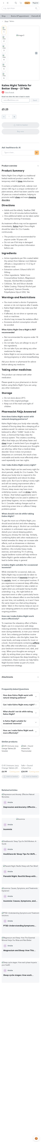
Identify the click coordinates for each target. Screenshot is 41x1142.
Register (35, 3)
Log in (27, 3)
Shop (4, 16)
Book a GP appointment (20, 16)
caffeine (35, 643)
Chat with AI (35, 16)
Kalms (15, 226)
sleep (20, 181)
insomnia (23, 578)
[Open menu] (7, 3)
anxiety (7, 580)
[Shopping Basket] (21, 3)
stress (27, 492)
